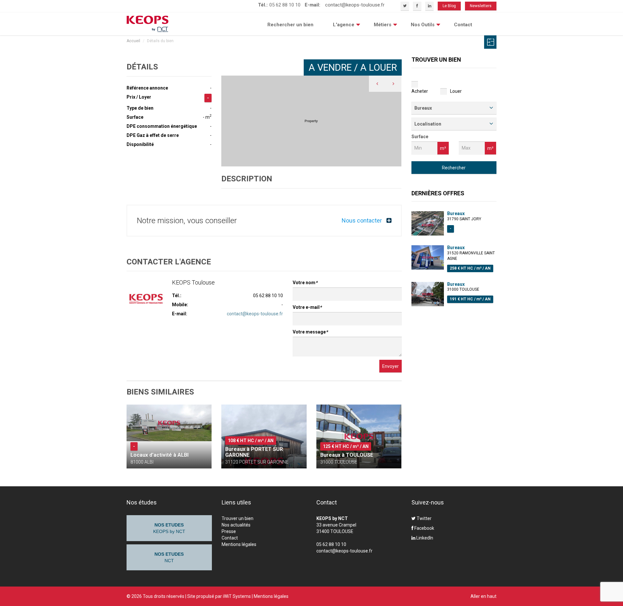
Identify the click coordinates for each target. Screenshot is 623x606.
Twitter (424, 518)
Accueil (133, 41)
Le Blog (449, 6)
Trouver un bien (237, 518)
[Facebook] (417, 6)
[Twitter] (405, 6)
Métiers (382, 25)
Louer (456, 91)
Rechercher (454, 167)
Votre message (310, 331)
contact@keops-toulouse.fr (355, 5)
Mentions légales (239, 544)
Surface (419, 136)
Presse (229, 531)
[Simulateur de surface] (490, 42)
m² (443, 148)
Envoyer (390, 366)
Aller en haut (483, 596)
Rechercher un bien (290, 25)
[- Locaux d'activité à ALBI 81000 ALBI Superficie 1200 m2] (169, 423)
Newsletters (481, 6)
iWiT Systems (237, 596)
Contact (463, 25)
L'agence (343, 25)
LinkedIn (424, 537)
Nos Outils (422, 25)
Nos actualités (236, 524)
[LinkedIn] (429, 6)
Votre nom (305, 282)
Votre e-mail (307, 307)
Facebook (423, 528)
